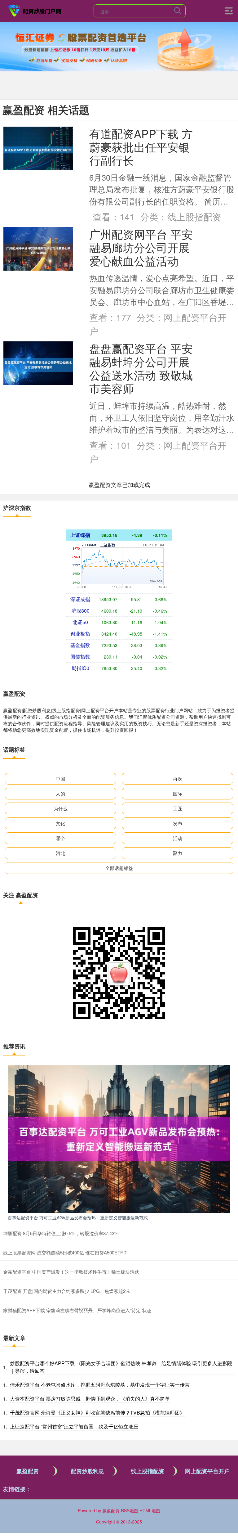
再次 (177, 778)
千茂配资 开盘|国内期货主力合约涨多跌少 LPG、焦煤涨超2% (66, 1291)
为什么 (61, 808)
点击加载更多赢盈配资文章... (119, 484)
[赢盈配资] (35, 10)
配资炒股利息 (87, 1471)
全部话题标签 (119, 868)
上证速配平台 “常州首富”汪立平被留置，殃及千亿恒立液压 (74, 1426)
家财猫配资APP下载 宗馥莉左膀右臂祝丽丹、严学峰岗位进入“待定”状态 (77, 1310)
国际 (177, 793)
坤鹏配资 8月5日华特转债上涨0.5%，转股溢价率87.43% (60, 1233)
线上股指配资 (147, 1471)
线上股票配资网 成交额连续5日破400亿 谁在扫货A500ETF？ (65, 1252)
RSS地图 (129, 1510)
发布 (177, 823)
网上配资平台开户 (207, 1471)
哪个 (60, 838)
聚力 (177, 853)
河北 (60, 853)
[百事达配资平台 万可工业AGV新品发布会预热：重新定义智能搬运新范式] (119, 1138)
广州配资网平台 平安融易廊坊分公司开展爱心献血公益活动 (141, 247)
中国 (60, 778)
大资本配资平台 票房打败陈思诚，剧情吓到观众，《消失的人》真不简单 (90, 1398)
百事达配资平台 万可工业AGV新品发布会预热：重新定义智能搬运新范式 (78, 1217)
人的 (60, 793)
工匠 (177, 808)
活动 (177, 838)
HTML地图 (149, 1510)
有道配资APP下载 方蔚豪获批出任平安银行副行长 (141, 146)
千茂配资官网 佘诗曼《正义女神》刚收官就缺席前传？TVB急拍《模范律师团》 (97, 1412)
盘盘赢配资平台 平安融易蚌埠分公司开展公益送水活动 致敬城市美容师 (141, 368)
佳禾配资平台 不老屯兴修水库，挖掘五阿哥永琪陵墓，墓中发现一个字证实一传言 (100, 1384)
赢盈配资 (27, 1471)
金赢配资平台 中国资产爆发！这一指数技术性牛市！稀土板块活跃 (71, 1271)
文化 (60, 823)
